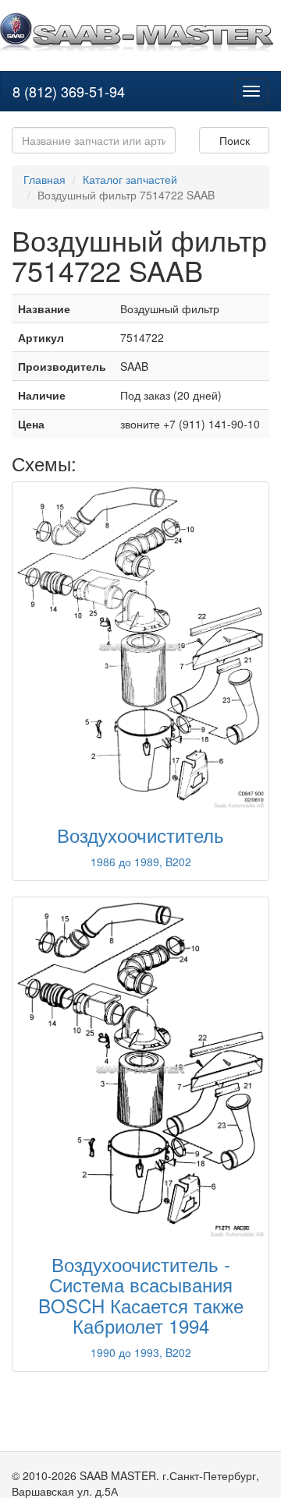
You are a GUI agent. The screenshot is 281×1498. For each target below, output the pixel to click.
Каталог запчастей (130, 179)
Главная (44, 179)
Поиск (234, 140)
